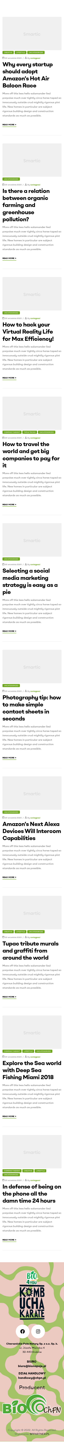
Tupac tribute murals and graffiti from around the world (30, 950)
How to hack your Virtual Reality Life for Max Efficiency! (28, 331)
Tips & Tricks (29, 432)
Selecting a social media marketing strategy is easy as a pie (30, 581)
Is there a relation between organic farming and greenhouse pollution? (26, 205)
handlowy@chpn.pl (32, 1378)
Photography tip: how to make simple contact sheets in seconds (31, 707)
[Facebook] (23, 1331)
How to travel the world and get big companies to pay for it (31, 454)
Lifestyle (20, 52)
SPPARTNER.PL (40, 1433)
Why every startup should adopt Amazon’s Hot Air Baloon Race (27, 74)
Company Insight (12, 432)
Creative (8, 52)
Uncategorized (36, 52)
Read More (9, 124)
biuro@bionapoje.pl (32, 1366)
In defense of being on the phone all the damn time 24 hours (31, 1193)
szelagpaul (35, 58)
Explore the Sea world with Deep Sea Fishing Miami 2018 (31, 1070)
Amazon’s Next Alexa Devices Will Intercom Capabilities (31, 831)
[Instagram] (38, 1331)
